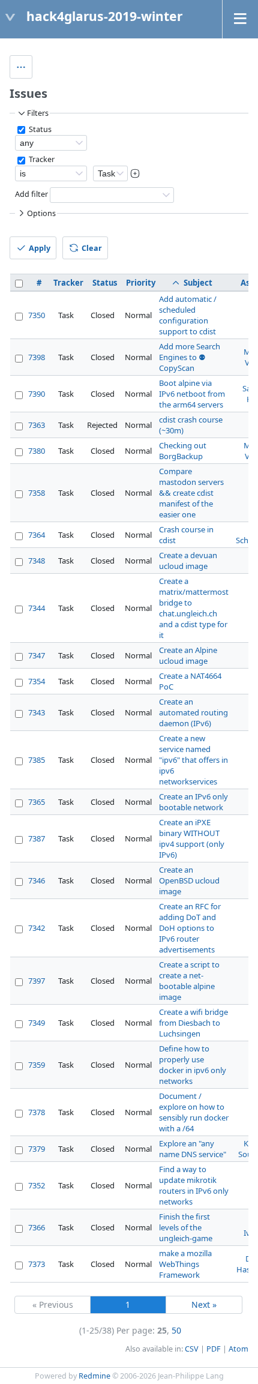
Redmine (94, 1376)
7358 (36, 492)
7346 (36, 880)
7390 (36, 393)
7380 (36, 450)
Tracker (41, 159)
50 (176, 1330)
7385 (36, 759)
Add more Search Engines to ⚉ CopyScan (189, 357)
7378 (36, 1112)
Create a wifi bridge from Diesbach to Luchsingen (193, 1022)
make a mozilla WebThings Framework (185, 1264)
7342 (36, 927)
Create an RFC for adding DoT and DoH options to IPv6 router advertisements (190, 928)
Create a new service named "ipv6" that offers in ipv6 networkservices (193, 760)
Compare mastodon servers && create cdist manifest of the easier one (191, 493)
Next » (204, 1304)
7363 (36, 425)
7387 (36, 838)
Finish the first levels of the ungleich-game (185, 1227)
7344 (36, 608)
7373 (36, 1264)
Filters (38, 113)
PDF (213, 1349)
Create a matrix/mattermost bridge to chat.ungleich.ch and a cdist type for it (194, 608)
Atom (238, 1349)
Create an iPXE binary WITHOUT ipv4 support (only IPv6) (191, 838)
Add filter (31, 194)
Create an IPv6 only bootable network (193, 802)
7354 (36, 681)
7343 (36, 712)
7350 (36, 315)
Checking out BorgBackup (182, 451)
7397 (36, 980)
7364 (36, 534)
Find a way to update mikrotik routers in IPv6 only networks (194, 1185)
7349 (36, 1022)
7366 (36, 1227)
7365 (36, 801)
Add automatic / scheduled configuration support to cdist (188, 315)
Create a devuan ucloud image (188, 560)
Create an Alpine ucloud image (188, 655)
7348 (36, 560)
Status (39, 129)
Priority (140, 282)
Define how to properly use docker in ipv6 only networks (192, 1064)
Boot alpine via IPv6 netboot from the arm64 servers (192, 394)
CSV (192, 1349)
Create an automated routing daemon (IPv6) (193, 712)
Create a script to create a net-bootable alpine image (189, 980)
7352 (36, 1185)
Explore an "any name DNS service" (192, 1149)
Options (41, 213)
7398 (36, 357)
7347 (36, 655)
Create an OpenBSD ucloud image (189, 880)
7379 (36, 1148)
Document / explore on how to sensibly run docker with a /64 (194, 1112)
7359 (36, 1064)
